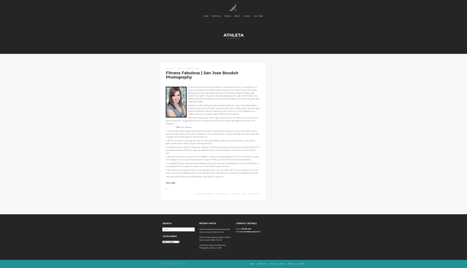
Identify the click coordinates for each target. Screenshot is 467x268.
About (237, 16)
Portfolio (216, 16)
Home (206, 16)
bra (220, 157)
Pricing (227, 16)
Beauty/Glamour (205, 194)
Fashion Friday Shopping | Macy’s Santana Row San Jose (215, 238)
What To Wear (239, 194)
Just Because (223, 194)
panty (228, 157)
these (193, 163)
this (183, 131)
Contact (247, 16)
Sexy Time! (259, 16)
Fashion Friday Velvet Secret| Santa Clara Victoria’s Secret (214, 230)
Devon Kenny (193, 69)
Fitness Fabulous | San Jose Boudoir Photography (202, 75)
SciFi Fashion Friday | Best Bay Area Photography (212, 246)
